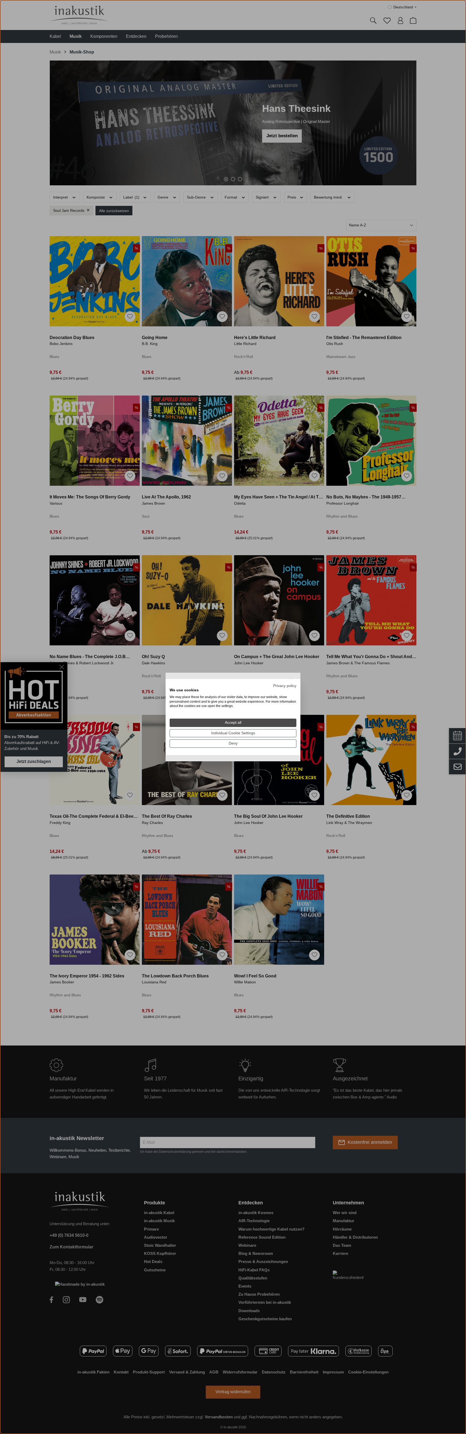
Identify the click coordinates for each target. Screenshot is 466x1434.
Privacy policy (284, 686)
